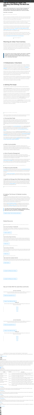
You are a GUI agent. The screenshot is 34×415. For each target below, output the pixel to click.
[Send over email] (0, 412)
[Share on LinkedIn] (0, 407)
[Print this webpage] (0, 414)
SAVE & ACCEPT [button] (2, 406)
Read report (6, 262)
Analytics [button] (1, 394)
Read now (6, 243)
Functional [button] (1, 386)
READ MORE (5, 356)
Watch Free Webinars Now (10, 301)
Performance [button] (2, 390)
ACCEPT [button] (2, 356)
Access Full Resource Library (10, 270)
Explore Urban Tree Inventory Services (12, 213)
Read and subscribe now (9, 295)
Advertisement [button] (2, 398)
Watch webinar (7, 232)
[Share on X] (0, 411)
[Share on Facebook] (0, 409)
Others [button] (1, 402)
